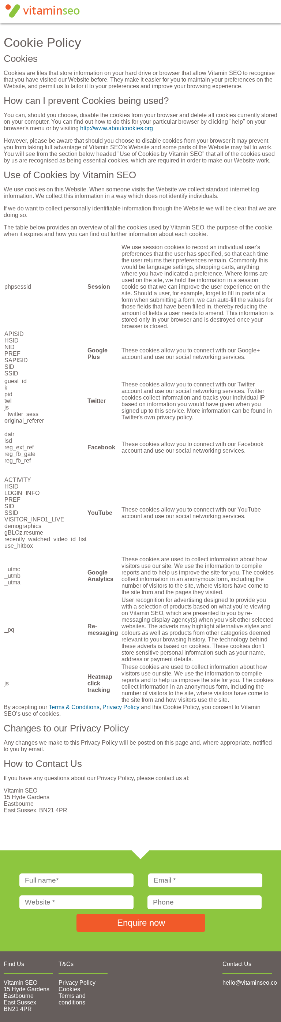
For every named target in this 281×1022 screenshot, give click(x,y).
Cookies (69, 989)
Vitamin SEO (20, 983)
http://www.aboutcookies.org (116, 128)
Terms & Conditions (74, 707)
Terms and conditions (72, 999)
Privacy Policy (120, 707)
